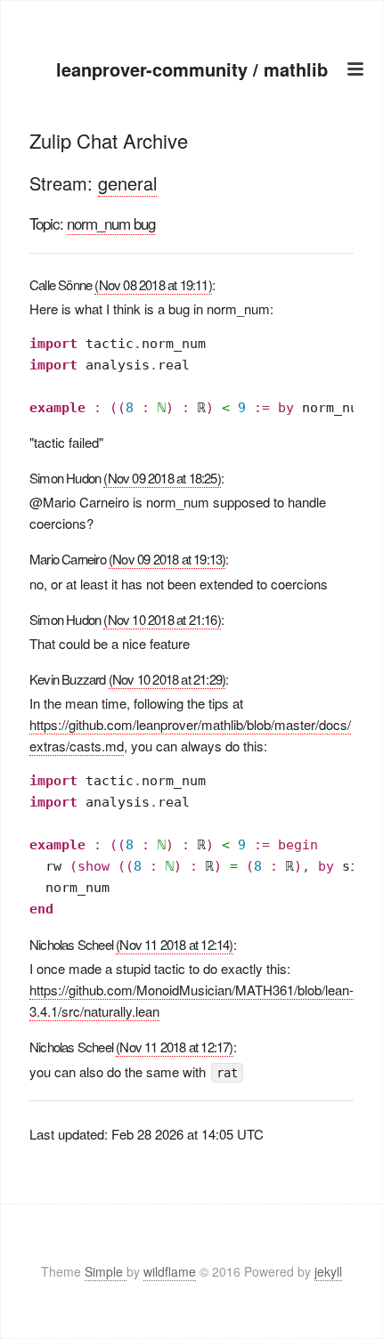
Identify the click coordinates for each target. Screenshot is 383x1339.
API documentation (191, 161)
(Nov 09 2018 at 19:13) (167, 558)
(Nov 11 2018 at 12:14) (174, 944)
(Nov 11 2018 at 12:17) (174, 1046)
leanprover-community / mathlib (192, 69)
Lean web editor (192, 183)
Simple (105, 1271)
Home (191, 117)
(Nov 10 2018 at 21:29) (167, 679)
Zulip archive (192, 139)
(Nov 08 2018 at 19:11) (152, 284)
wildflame (169, 1271)
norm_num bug (111, 223)
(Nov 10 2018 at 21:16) (161, 619)
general (127, 183)
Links (192, 206)
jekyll (328, 1271)
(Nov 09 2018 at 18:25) (161, 477)
